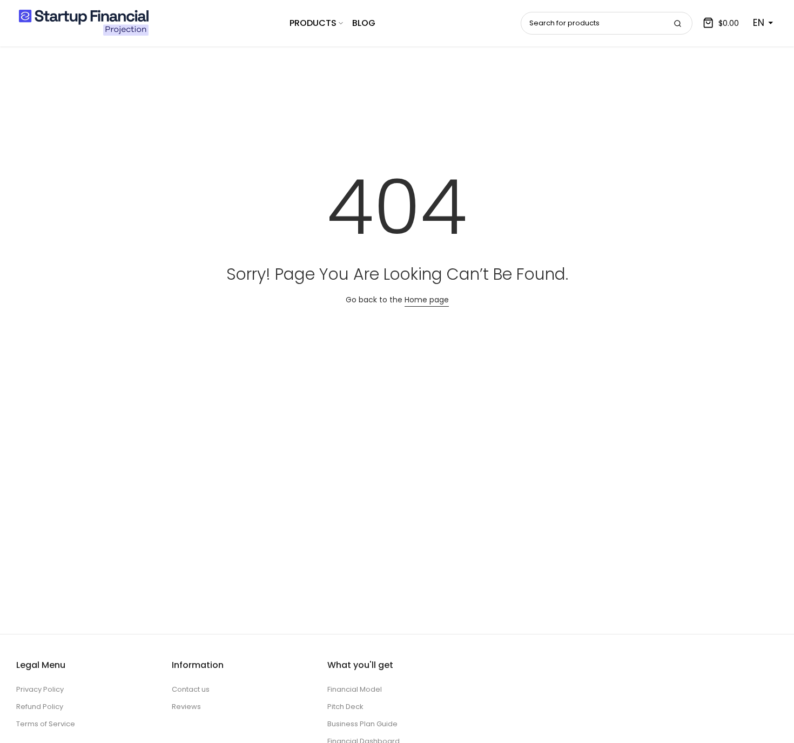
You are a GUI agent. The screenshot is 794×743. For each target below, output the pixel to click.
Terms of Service (45, 724)
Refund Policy (39, 706)
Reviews (186, 706)
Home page (427, 299)
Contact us (191, 689)
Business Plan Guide (362, 724)
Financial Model (354, 689)
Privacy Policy (40, 689)
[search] (677, 23)
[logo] (84, 22)
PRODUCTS (313, 23)
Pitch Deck (345, 706)
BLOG (363, 23)
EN (758, 22)
